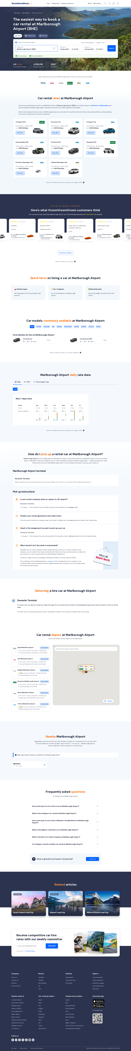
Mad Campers (70, 1017)
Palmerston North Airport (19, 1020)
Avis (39, 1006)
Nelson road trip (53, 892)
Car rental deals (97, 977)
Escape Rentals (70, 1006)
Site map (14, 1048)
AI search (44, 35)
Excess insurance (98, 980)
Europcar (41, 1017)
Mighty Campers (71, 1023)
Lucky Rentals (70, 1014)
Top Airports (15, 1028)
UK (39, 986)
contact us (50, 561)
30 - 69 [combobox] (100, 42)
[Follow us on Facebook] (12, 1040)
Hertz (40, 1020)
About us (14, 977)
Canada (40, 980)
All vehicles (69, 983)
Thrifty (40, 1026)
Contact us (14, 980)
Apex (40, 1003)
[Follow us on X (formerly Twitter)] (23, 1040)
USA (39, 989)
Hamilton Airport (16, 1008)
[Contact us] (110, 3)
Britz (67, 1003)
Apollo (67, 1000)
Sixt (39, 1023)
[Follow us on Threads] (19, 1040)
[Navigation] (118, 3)
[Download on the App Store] (99, 1001)
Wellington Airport (17, 1026)
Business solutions (67, 3)
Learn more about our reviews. (64, 261)
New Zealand (42, 983)
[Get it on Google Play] (99, 1006)
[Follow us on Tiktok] (26, 1040)
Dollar (40, 1011)
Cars (48, 3)
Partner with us (16, 986)
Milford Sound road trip (92, 892)
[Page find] (105, 3)
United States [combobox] (87, 42)
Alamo (40, 1000)
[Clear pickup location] (54, 48)
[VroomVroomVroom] (21, 3)
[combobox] (33, 49)
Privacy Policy (30, 951)
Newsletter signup (98, 983)
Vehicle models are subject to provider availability (64, 352)
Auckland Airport (16, 1000)
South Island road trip (18, 892)
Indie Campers (70, 1008)
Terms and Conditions (36, 1048)
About (90, 3)
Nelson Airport (15, 1017)
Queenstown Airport (17, 1023)
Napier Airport (15, 1014)
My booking (97, 3)
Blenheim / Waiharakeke (100, 105)
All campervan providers (73, 1028)
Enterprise (41, 1014)
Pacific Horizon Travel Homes (75, 1026)
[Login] (114, 3)
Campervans (56, 3)
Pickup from (20, 47)
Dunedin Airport (16, 1006)
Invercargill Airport (17, 1011)
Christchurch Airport (17, 1003)
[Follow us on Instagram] (16, 1040)
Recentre (110, 701)
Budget (40, 1008)
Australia (41, 977)
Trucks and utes (70, 980)
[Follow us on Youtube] (29, 1040)
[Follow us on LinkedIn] (33, 1040)
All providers (42, 1028)
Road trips (96, 989)
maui (67, 1020)
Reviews (13, 983)
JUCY (67, 1011)
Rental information (98, 986)
